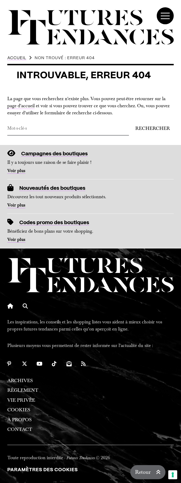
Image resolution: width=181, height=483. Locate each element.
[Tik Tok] (54, 363)
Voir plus (16, 170)
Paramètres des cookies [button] (42, 470)
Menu (165, 15)
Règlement (22, 390)
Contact (19, 429)
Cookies (18, 410)
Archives (20, 381)
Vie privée (21, 400)
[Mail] (69, 363)
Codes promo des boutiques (54, 222)
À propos (19, 420)
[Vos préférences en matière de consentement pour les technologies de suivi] (172, 474)
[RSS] (83, 363)
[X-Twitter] (24, 363)
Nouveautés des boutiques (52, 188)
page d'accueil (21, 106)
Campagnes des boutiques (54, 153)
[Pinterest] (9, 363)
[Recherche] (25, 306)
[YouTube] (39, 363)
